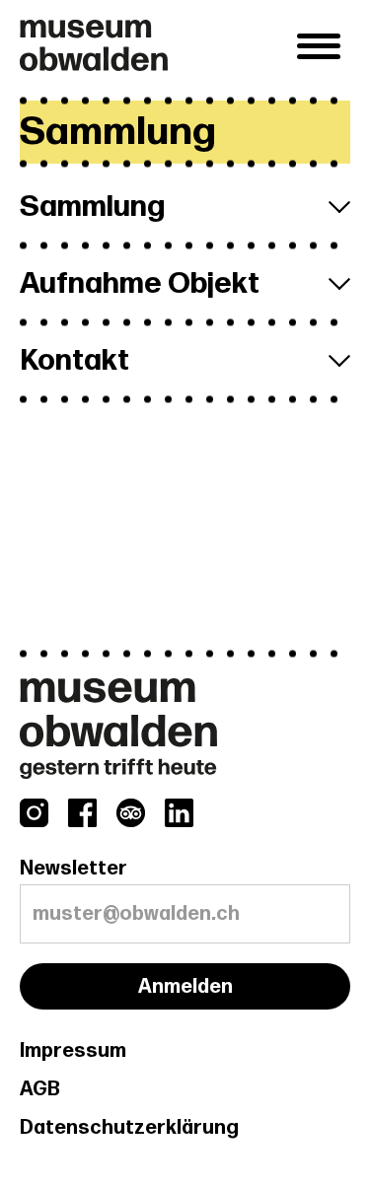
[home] (153, 45)
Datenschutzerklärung (129, 1128)
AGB (40, 1089)
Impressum (73, 1051)
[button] (318, 46)
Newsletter (73, 868)
